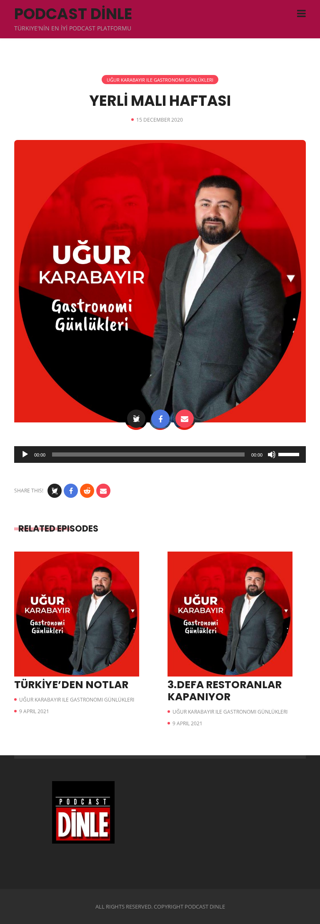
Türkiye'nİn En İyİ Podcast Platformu (72, 28)
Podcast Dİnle (73, 14)
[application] (160, 454)
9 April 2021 (34, 711)
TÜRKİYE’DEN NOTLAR (71, 684)
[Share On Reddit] (87, 491)
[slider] (290, 453)
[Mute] (272, 454)
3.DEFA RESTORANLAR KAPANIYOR (225, 690)
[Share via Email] (184, 419)
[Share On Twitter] (136, 419)
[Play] (25, 454)
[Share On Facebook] (160, 419)
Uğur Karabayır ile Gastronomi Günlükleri (160, 80)
